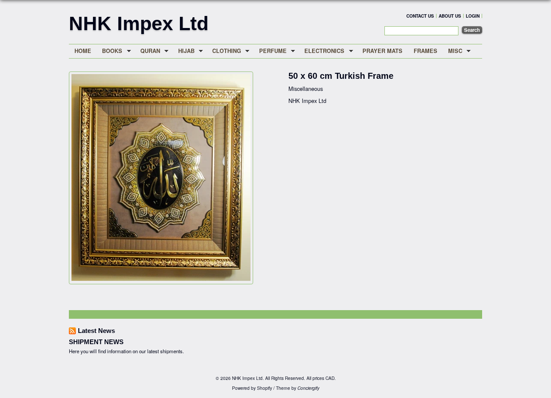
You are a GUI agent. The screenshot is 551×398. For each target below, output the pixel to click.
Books (110, 51)
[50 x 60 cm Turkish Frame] (161, 278)
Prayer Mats (382, 51)
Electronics (322, 51)
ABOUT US (450, 15)
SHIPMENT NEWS (96, 341)
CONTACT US (420, 15)
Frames (425, 51)
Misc (452, 51)
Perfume (270, 51)
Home (82, 51)
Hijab (184, 51)
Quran (147, 51)
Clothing (224, 51)
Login (473, 15)
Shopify (264, 388)
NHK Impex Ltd (138, 23)
